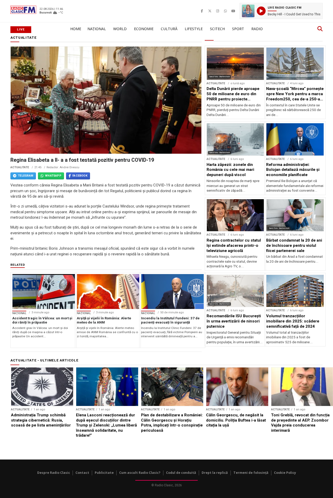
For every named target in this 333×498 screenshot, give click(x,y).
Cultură (169, 28)
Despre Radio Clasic (53, 472)
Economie (143, 28)
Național (96, 28)
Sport (238, 28)
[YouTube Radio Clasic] (233, 11)
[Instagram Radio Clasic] (217, 11)
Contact (82, 472)
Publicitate (104, 472)
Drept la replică (215, 472)
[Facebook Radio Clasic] (202, 11)
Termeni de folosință (250, 472)
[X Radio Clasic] (210, 11)
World (120, 28)
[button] (281, 11)
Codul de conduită (181, 472)
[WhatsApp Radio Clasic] (225, 11)
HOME (75, 28)
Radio (257, 28)
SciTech (217, 28)
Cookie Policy (285, 472)
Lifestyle (194, 28)
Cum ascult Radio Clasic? (140, 472)
